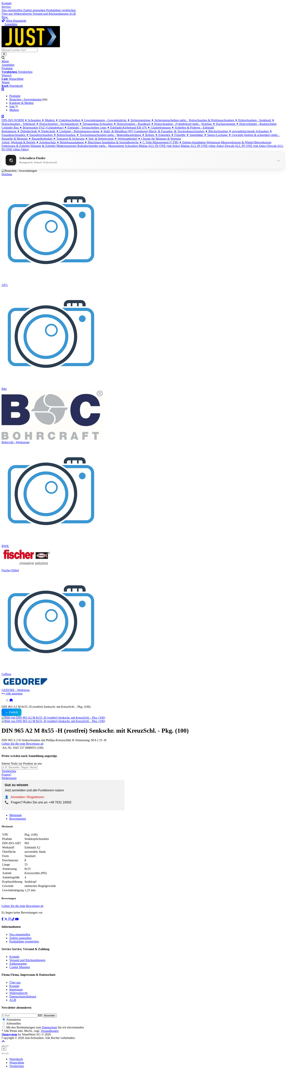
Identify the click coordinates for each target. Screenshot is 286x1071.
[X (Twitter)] (6, 919)
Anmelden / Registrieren (27, 797)
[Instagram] (10, 919)
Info (44, 99)
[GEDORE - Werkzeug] (26, 686)
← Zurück (11, 712)
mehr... (184, 120)
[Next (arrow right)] (7, 1053)
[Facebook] (3, 919)
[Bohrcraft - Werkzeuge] (52, 438)
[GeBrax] (51, 670)
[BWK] (51, 542)
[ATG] (51, 281)
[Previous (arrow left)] (3, 1053)
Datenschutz (49, 1027)
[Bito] (51, 385)
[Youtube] (17, 919)
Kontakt (6, 3)
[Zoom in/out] (3, 1046)
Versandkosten (50, 1031)
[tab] (16, 1059)
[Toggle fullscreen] (7, 1046)
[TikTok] (13, 919)
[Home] (11, 700)
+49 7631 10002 (60, 802)
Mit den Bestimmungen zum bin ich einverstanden (45, 1027)
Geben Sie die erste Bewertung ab (22, 743)
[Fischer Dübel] (26, 566)
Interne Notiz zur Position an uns (22, 763)
